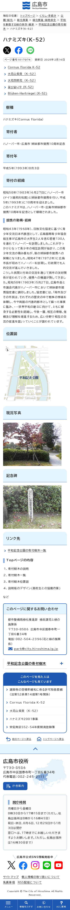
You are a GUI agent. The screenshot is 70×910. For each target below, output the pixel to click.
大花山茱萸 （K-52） (24, 711)
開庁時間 (19, 802)
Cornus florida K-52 (27, 702)
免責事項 (9, 882)
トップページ (27, 15)
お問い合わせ (44, 907)
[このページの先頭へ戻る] (35, 749)
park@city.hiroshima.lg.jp (36, 648)
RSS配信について (30, 882)
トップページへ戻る (53, 739)
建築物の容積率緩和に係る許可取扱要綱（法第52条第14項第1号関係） (36, 692)
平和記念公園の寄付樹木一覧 (27, 550)
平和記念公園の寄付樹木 (26, 663)
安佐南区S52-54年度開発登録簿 (32, 727)
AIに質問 (61, 907)
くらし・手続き (47, 15)
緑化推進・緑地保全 (44, 20)
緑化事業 (22, 20)
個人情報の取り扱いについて (41, 877)
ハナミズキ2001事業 (24, 719)
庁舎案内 (18, 786)
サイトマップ (11, 877)
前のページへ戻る (21, 739)
